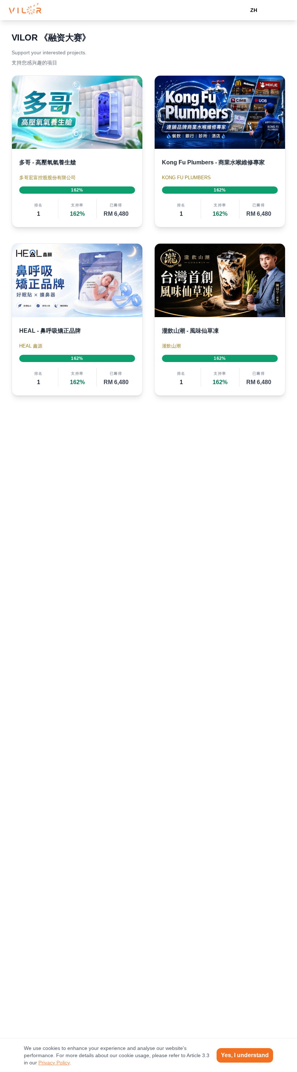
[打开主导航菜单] (281, 10)
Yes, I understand (245, 1055)
